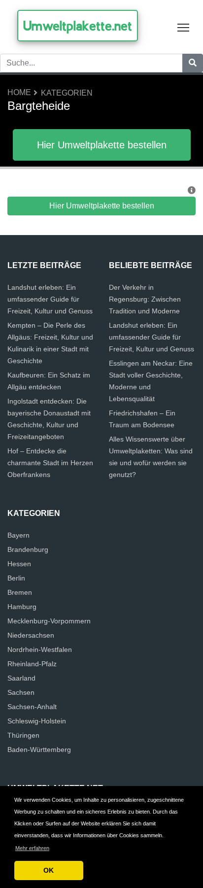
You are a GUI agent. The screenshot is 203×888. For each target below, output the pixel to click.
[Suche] (192, 63)
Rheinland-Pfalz (32, 664)
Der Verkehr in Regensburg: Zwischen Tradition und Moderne (145, 299)
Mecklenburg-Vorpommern (49, 621)
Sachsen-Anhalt (32, 707)
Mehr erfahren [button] (32, 848)
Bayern (18, 535)
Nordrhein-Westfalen (39, 649)
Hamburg (21, 607)
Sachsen (20, 692)
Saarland (21, 678)
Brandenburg (27, 549)
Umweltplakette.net (77, 26)
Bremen (19, 592)
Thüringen (23, 735)
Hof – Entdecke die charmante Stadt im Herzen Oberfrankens (50, 462)
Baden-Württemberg (39, 749)
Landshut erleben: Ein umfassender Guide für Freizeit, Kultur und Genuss (50, 299)
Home (19, 92)
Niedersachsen (30, 635)
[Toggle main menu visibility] (183, 27)
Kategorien (67, 93)
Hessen (19, 564)
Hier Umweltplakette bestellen (102, 144)
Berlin (16, 578)
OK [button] (48, 870)
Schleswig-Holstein (36, 721)
